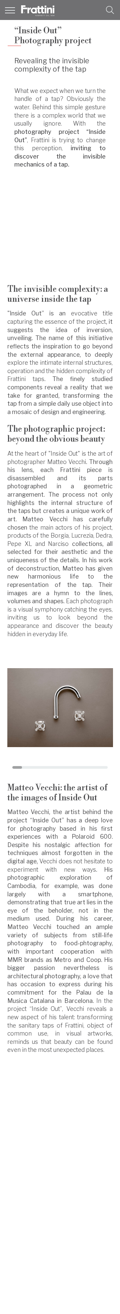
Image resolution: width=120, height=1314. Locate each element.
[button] (110, 10)
